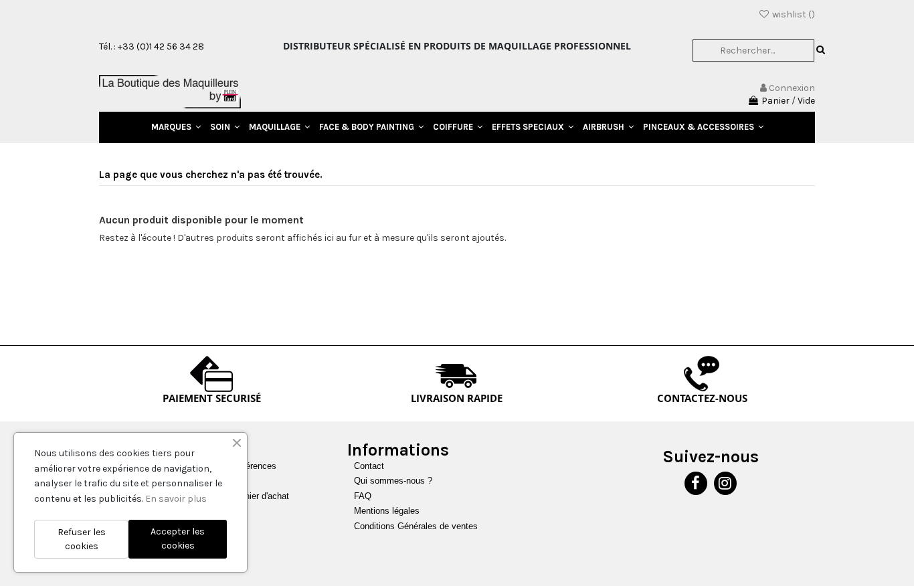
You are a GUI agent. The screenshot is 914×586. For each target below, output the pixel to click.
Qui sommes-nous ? (393, 481)
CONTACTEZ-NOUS (702, 398)
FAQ (362, 496)
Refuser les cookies (82, 539)
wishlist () (792, 14)
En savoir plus (176, 498)
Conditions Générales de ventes (416, 526)
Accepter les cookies (178, 538)
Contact (369, 466)
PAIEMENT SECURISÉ (212, 398)
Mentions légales (387, 511)
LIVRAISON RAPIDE (456, 398)
